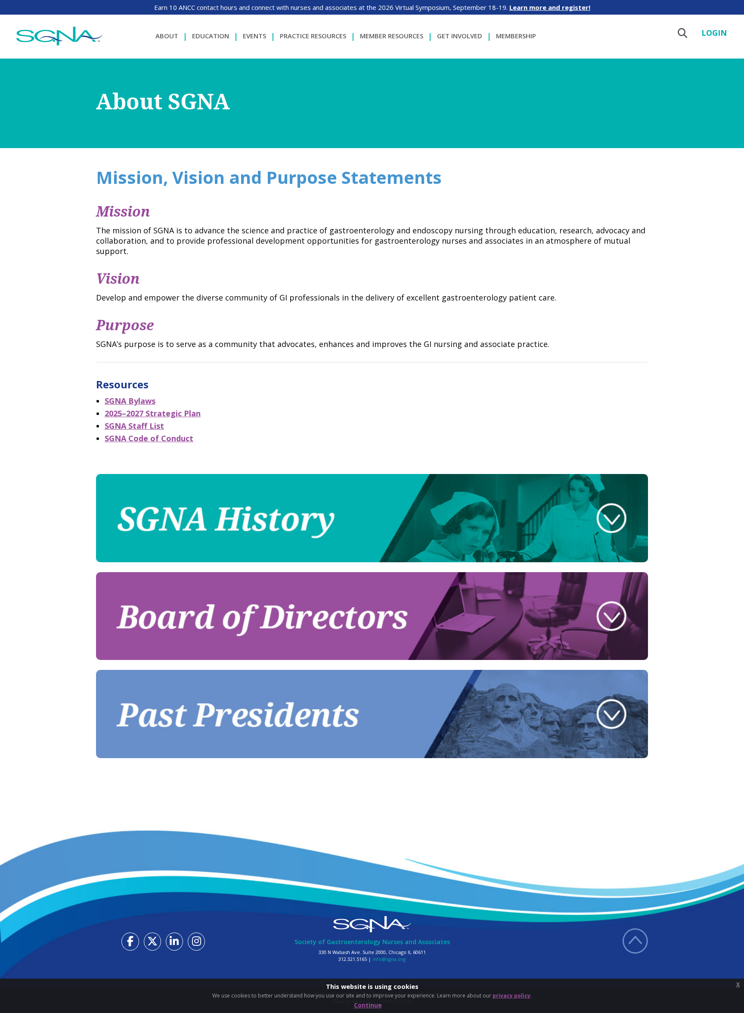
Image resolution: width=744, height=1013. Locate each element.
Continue (368, 1005)
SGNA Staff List (134, 426)
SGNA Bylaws (130, 401)
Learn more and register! (549, 7)
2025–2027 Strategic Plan (153, 413)
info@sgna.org (389, 959)
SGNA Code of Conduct (149, 438)
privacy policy (511, 995)
